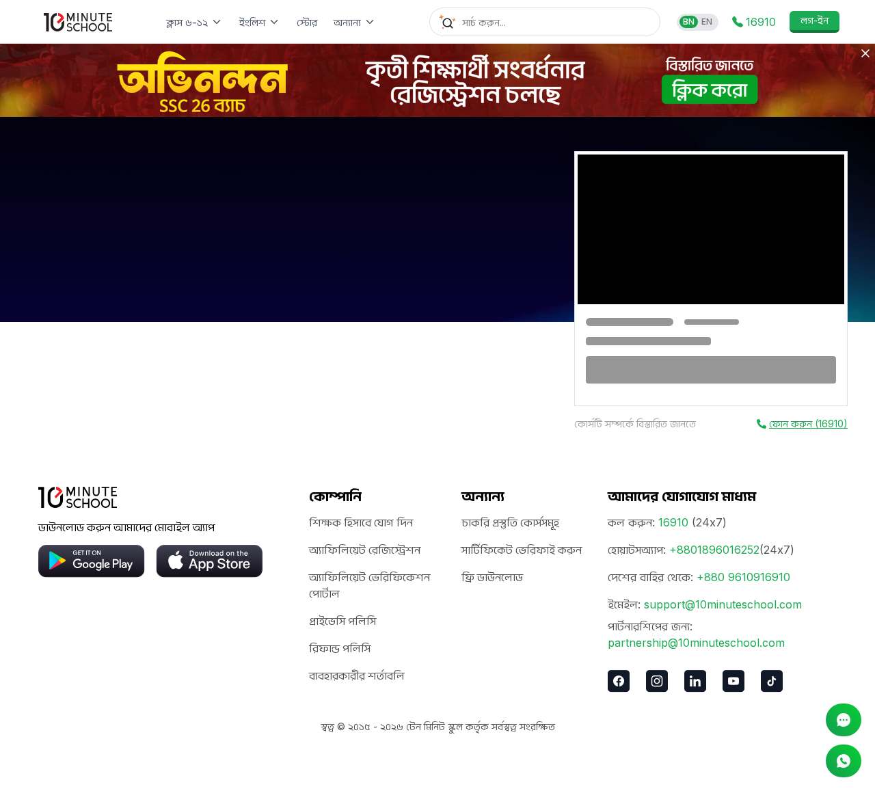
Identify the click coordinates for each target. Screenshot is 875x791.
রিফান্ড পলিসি (340, 648)
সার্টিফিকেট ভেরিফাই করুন (521, 550)
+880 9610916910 (743, 577)
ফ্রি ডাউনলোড (492, 577)
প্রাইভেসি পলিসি (342, 621)
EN (706, 21)
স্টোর (307, 22)
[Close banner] (865, 53)
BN (689, 21)
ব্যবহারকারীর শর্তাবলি (357, 675)
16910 (673, 522)
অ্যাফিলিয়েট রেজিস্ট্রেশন (364, 550)
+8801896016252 (714, 550)
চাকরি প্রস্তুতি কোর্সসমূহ (510, 522)
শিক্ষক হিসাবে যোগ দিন (361, 522)
